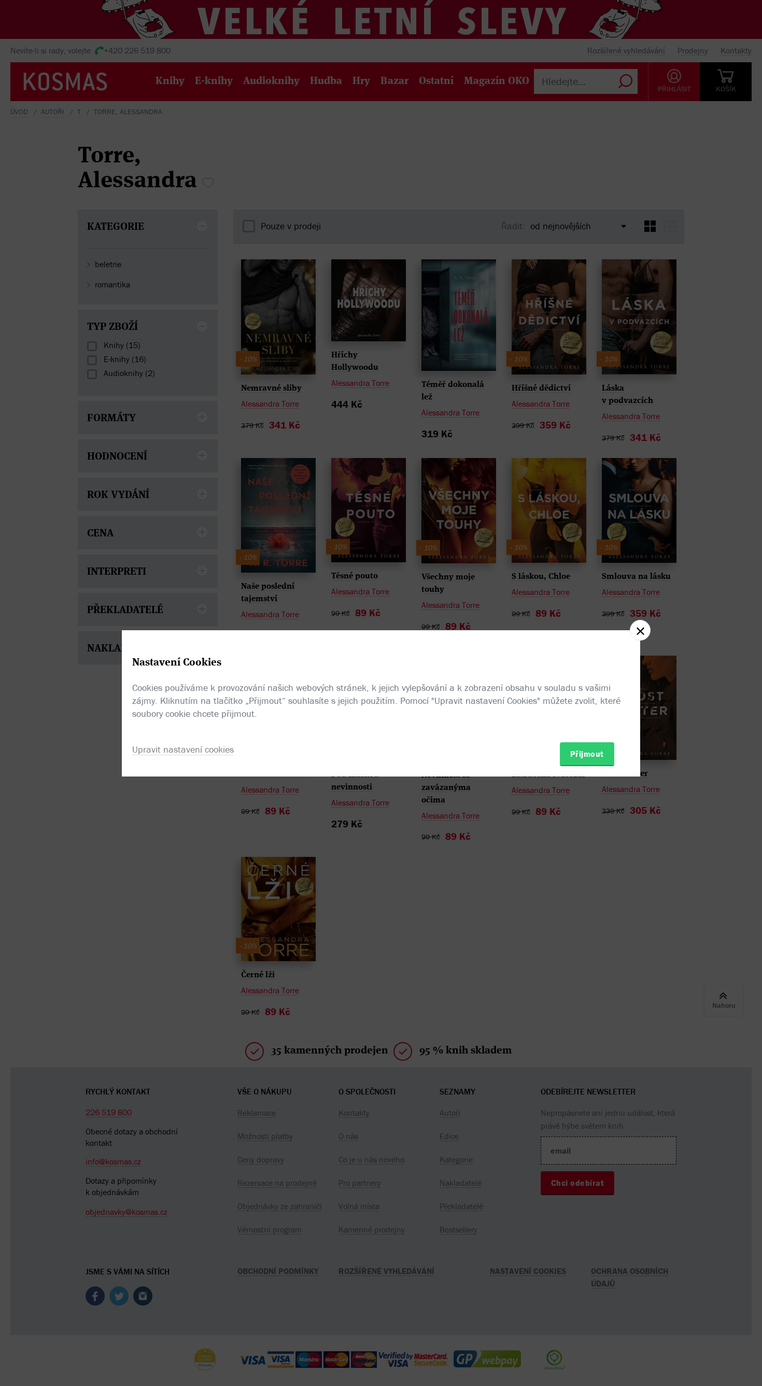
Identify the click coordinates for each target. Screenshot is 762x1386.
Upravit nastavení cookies (183, 749)
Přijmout (587, 754)
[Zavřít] (640, 630)
